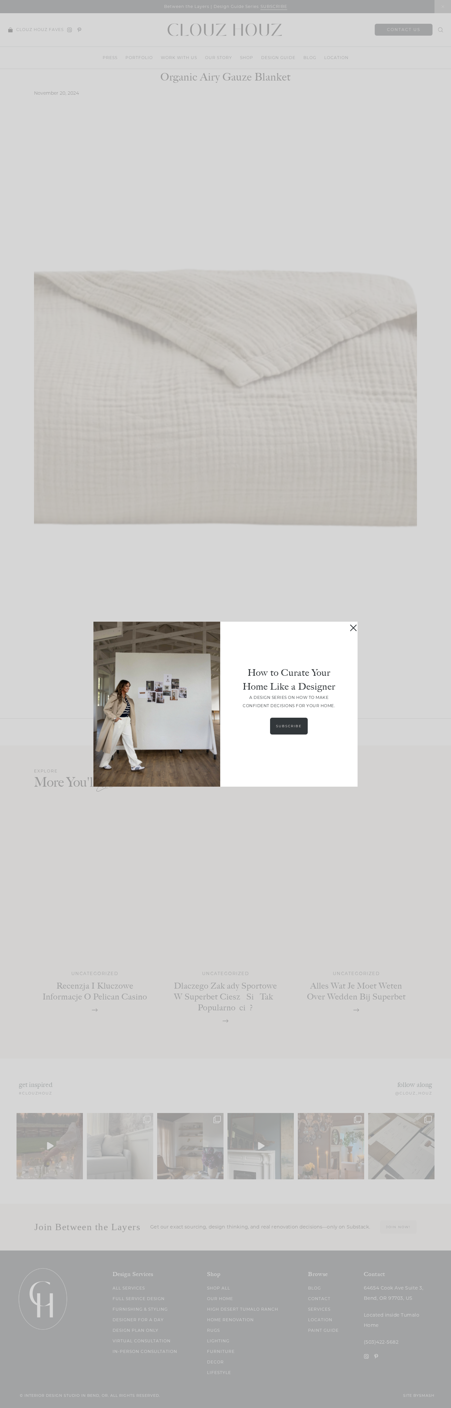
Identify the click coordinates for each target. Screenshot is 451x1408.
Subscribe (289, 726)
